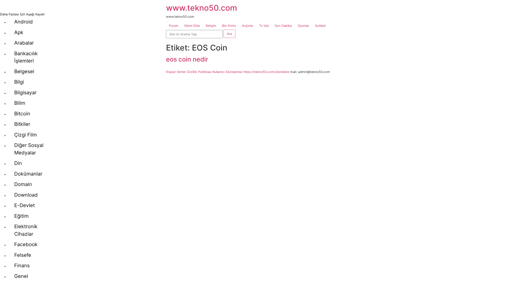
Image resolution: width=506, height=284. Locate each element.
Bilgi (19, 82)
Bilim (19, 103)
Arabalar (24, 43)
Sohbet (320, 26)
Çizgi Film (25, 135)
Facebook (26, 244)
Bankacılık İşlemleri (26, 57)
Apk (18, 32)
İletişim (211, 26)
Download (26, 195)
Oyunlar (303, 26)
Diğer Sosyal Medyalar (28, 149)
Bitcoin (22, 114)
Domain (23, 184)
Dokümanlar (28, 174)
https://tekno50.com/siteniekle (266, 72)
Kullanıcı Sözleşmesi (227, 72)
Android (23, 22)
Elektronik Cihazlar (26, 230)
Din (18, 163)
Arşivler (247, 26)
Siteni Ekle (192, 26)
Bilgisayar (25, 92)
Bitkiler (22, 124)
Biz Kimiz (229, 26)
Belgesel (24, 71)
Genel (21, 276)
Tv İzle (264, 26)
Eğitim (21, 216)
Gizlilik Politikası (199, 72)
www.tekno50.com (201, 8)
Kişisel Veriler (176, 72)
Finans (22, 265)
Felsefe (22, 255)
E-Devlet (24, 205)
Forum (173, 26)
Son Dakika (283, 26)
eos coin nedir (187, 59)
